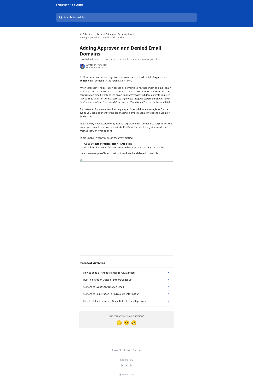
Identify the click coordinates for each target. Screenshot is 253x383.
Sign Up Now (126, 359)
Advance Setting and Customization (114, 34)
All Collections (86, 34)
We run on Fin (128, 374)
